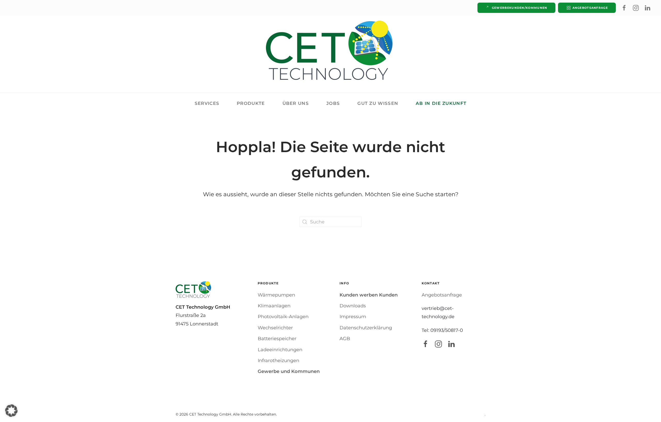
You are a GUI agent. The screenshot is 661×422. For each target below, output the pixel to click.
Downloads (353, 306)
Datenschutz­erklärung (366, 328)
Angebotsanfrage (590, 8)
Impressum (353, 316)
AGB (345, 338)
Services (207, 103)
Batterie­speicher (277, 338)
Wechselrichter (275, 328)
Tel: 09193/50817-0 (442, 330)
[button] (11, 410)
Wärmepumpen (276, 295)
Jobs (333, 103)
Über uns (295, 103)
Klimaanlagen (274, 306)
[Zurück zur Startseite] (330, 50)
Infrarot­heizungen (278, 360)
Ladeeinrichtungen (280, 350)
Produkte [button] (251, 103)
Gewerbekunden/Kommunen (519, 8)
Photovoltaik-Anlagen (283, 316)
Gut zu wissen (377, 103)
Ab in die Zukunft (441, 103)
